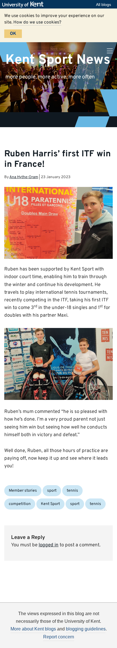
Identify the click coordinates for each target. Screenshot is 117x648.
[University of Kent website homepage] (24, 4)
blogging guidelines (86, 628)
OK (13, 34)
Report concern (58, 636)
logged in (48, 545)
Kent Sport (50, 504)
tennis (72, 490)
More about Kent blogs (33, 628)
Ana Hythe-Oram (23, 177)
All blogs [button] (103, 4)
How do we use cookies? (37, 22)
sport (52, 490)
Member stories (23, 490)
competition (20, 504)
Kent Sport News (57, 60)
